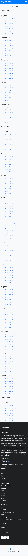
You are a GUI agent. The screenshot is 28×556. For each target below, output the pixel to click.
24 (12, 21)
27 (12, 29)
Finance (3, 478)
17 (10, 21)
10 (7, 21)
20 (10, 29)
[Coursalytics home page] (14, 549)
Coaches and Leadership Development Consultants (11, 522)
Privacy (3, 430)
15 (7, 34)
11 (5, 53)
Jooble (8, 461)
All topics (3, 493)
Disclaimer (3, 509)
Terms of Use (4, 432)
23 (12, 19)
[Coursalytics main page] (8, 1)
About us (3, 530)
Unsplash (7, 458)
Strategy (3, 473)
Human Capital (5, 483)
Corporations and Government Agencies (11, 519)
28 (12, 31)
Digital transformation (6, 476)
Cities (2, 498)
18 (10, 24)
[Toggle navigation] (25, 2)
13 (7, 29)
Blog (2, 507)
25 (12, 24)
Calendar (3, 500)
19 (10, 26)
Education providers (6, 517)
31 (15, 21)
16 (10, 19)
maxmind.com (17, 466)
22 (10, 34)
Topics (2, 490)
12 (7, 26)
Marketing (3, 481)
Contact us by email (6, 532)
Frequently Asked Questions (8, 512)
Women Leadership (6, 485)
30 (15, 19)
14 (7, 31)
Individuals (3, 514)
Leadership (3, 471)
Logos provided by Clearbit (7, 460)
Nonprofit (3, 488)
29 (12, 34)
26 (12, 26)
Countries (3, 495)
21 (10, 31)
